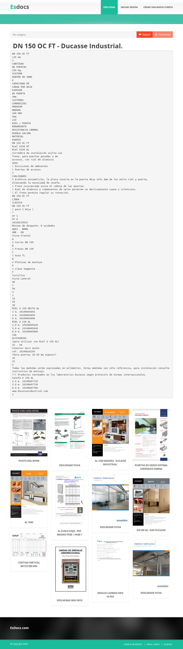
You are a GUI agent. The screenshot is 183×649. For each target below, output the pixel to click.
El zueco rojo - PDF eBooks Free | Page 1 (69, 532)
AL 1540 (29, 522)
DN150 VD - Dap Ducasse (151, 530)
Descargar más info (69, 600)
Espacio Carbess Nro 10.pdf (110, 594)
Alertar (168, 644)
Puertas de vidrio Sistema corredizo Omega (151, 467)
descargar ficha (69, 465)
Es (19, 7)
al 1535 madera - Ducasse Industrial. (110, 462)
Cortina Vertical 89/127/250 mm (29, 564)
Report (146, 34)
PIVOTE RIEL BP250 (29, 460)
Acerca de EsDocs (133, 644)
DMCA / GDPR (153, 644)
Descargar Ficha (110, 527)
